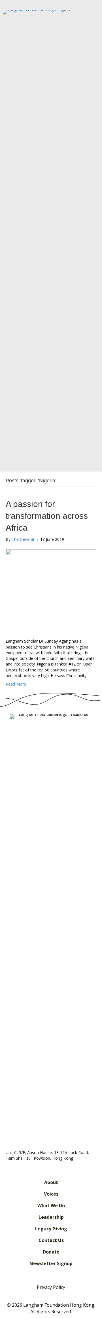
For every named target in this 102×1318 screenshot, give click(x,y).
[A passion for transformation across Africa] (51, 590)
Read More (16, 684)
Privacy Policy (51, 1287)
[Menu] (87, 454)
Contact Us (51, 1240)
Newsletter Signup (51, 1263)
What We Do (51, 1205)
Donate (51, 1252)
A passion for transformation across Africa (47, 515)
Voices (51, 1194)
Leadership (51, 1217)
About (51, 1182)
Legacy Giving (51, 1229)
